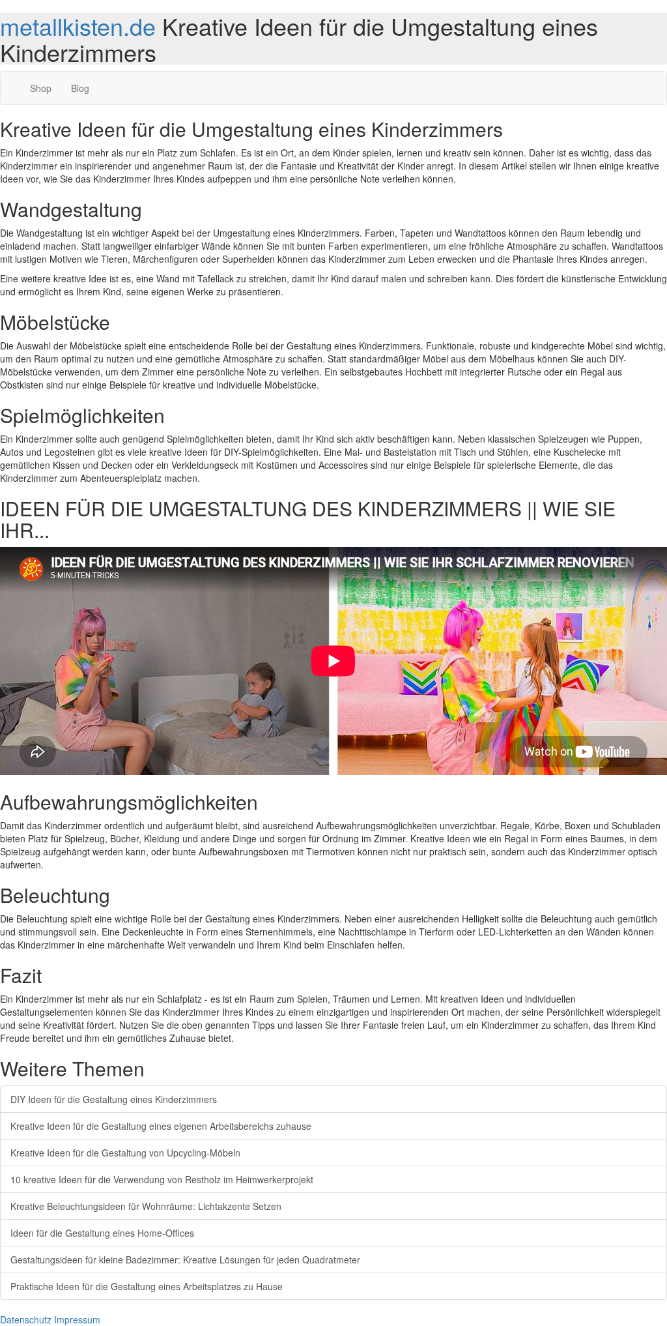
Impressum (77, 1319)
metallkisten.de (78, 25)
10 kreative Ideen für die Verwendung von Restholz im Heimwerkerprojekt (161, 1179)
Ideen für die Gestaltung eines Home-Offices (102, 1232)
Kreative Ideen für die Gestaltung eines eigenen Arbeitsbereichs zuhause (160, 1125)
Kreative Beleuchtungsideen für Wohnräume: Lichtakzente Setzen (145, 1206)
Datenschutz (25, 1319)
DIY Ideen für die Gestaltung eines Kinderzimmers (113, 1099)
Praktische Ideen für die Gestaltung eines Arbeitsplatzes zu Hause (146, 1286)
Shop (40, 88)
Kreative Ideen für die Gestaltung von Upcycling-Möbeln (125, 1152)
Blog (80, 88)
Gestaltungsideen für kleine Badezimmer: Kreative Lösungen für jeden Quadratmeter (185, 1259)
